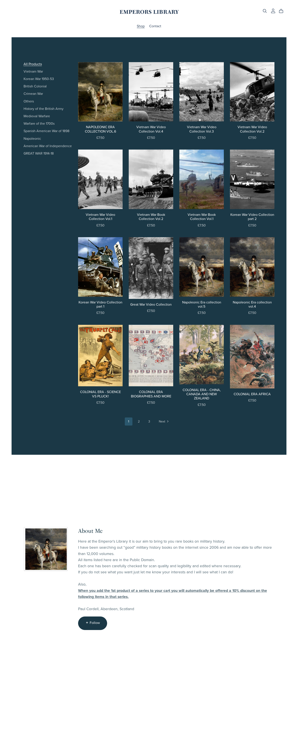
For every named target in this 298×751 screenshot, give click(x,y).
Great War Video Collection (151, 304)
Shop (141, 26)
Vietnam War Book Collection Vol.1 (202, 217)
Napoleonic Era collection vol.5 (201, 304)
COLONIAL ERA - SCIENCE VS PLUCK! (100, 394)
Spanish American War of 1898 (46, 131)
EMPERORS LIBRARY (149, 12)
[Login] (273, 11)
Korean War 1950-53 (39, 79)
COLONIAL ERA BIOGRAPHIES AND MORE (151, 394)
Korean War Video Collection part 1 (100, 304)
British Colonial (35, 86)
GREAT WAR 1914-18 (39, 153)
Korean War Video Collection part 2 (252, 217)
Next (162, 421)
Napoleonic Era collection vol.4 (252, 304)
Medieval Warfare (37, 116)
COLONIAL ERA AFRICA (252, 394)
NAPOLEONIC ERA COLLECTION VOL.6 (100, 129)
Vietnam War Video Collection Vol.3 (201, 129)
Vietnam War (33, 71)
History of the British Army (43, 109)
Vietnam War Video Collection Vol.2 (252, 129)
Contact (155, 26)
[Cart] (283, 11)
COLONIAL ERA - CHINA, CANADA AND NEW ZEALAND (202, 394)
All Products (33, 64)
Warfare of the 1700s (39, 123)
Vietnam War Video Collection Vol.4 (151, 129)
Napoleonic (32, 138)
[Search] (265, 11)
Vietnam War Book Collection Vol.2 (151, 217)
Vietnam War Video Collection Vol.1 (100, 217)
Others (29, 101)
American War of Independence (48, 146)
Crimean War (33, 94)
